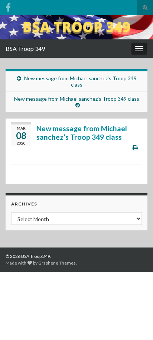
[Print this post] (135, 147)
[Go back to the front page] (76, 27)
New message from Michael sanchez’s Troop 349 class (80, 81)
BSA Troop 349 (25, 48)
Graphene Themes (57, 263)
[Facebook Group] (8, 6)
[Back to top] (136, 323)
